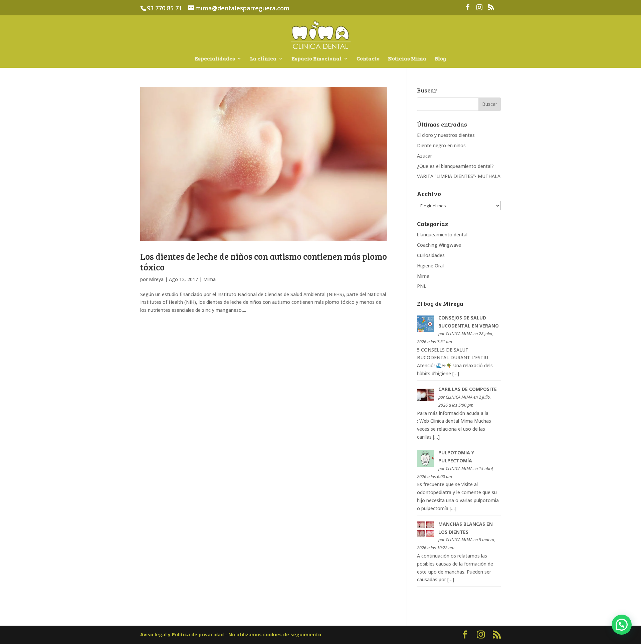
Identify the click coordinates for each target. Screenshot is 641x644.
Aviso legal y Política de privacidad (182, 634)
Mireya (156, 279)
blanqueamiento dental (442, 234)
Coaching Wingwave (439, 245)
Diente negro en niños (441, 145)
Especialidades (215, 59)
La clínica (263, 59)
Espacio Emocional (316, 59)
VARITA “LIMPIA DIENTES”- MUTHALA (458, 176)
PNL (421, 286)
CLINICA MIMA (459, 334)
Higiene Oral (430, 265)
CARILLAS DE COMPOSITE (467, 389)
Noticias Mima (407, 59)
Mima (209, 279)
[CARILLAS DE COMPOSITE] (425, 401)
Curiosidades (431, 255)
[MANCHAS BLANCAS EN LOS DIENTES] (425, 536)
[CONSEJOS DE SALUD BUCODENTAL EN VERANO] (425, 330)
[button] (622, 625)
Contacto (368, 59)
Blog (440, 59)
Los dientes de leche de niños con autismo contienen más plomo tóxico (263, 261)
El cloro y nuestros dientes (446, 135)
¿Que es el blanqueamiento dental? (455, 166)
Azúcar (424, 156)
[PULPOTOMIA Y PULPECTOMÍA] (425, 465)
